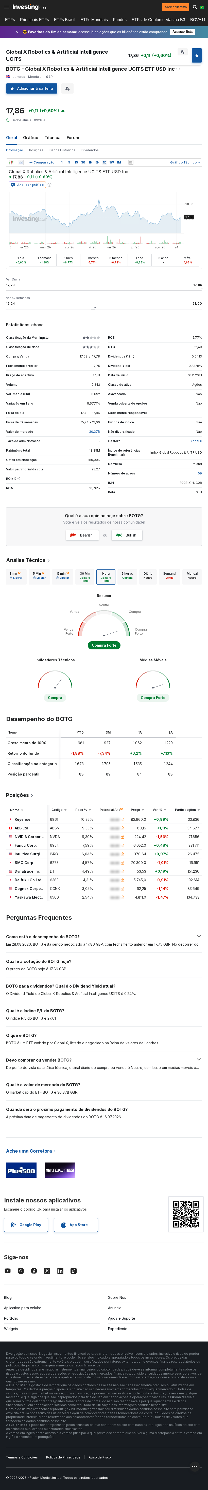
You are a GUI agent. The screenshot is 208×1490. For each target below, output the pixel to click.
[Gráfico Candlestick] (11, 162)
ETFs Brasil (64, 20)
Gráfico (30, 137)
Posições (36, 150)
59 (200, 473)
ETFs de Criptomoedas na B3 (158, 20)
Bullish (131, 535)
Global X (195, 441)
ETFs (10, 20)
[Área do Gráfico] (21, 162)
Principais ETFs (34, 20)
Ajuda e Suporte (121, 1318)
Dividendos (90, 150)
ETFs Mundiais (94, 20)
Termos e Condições (22, 1457)
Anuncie (115, 1308)
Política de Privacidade (63, 1457)
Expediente (117, 1329)
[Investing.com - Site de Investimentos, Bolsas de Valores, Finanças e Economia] (30, 7)
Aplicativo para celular (22, 1308)
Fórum (73, 137)
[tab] (16, 577)
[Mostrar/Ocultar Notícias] (130, 162)
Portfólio (11, 1318)
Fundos (120, 20)
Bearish (86, 535)
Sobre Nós (117, 1297)
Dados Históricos (62, 150)
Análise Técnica (25, 560)
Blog (8, 1297)
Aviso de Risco (100, 1457)
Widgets (11, 1329)
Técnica (52, 137)
